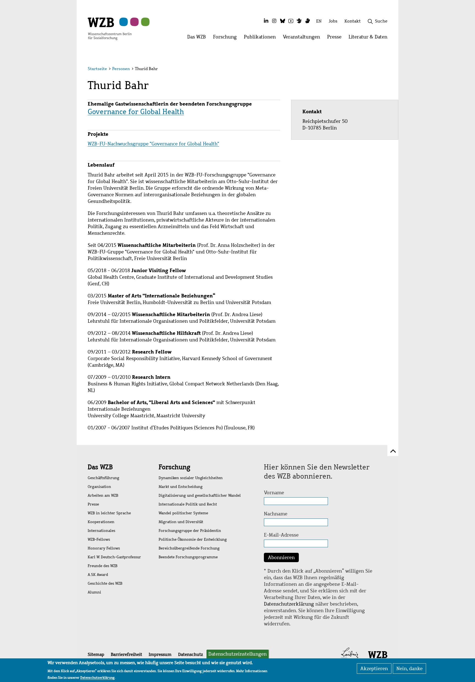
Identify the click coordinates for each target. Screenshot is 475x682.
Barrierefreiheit (126, 654)
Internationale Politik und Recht (188, 504)
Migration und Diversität (181, 521)
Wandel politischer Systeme (183, 513)
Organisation (99, 486)
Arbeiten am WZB (103, 495)
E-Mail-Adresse (281, 535)
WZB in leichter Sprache (109, 513)
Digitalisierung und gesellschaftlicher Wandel (200, 495)
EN (319, 21)
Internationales (101, 530)
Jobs (333, 21)
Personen (121, 68)
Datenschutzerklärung (289, 604)
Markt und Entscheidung (181, 486)
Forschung (174, 467)
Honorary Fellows (104, 548)
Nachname (275, 513)
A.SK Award (98, 574)
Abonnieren (281, 557)
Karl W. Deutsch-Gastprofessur (114, 557)
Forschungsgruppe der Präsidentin (190, 530)
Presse (93, 504)
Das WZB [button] (198, 38)
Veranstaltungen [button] (303, 38)
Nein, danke (409, 668)
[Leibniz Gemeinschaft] (350, 654)
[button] (388, 69)
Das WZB (100, 467)
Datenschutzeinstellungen (237, 654)
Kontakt (352, 21)
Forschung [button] (226, 38)
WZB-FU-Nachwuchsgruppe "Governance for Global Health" (153, 143)
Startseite (97, 68)
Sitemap (96, 654)
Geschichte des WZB (105, 583)
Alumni (94, 592)
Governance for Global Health (136, 111)
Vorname (274, 492)
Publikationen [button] (261, 38)
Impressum (160, 654)
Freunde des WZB (102, 565)
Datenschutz (190, 654)
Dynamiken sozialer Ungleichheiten (191, 478)
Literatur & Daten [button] (370, 38)
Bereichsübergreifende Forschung (189, 548)
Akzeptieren (374, 668)
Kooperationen (101, 521)
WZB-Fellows (99, 539)
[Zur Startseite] (110, 28)
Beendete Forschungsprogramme (188, 557)
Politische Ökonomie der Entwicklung (193, 539)
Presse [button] (336, 38)
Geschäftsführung (103, 478)
